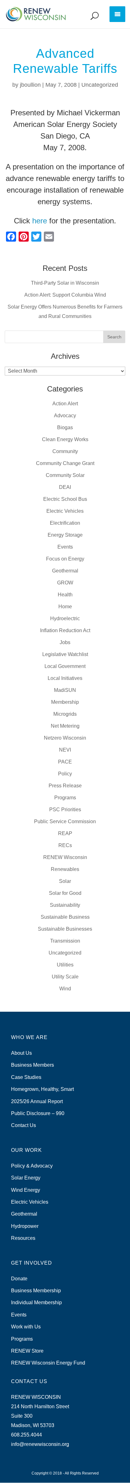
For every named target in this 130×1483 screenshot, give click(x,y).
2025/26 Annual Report (37, 1101)
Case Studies (26, 1077)
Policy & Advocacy (32, 1165)
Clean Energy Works (65, 439)
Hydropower (24, 1226)
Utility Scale (65, 976)
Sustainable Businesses (65, 929)
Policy (65, 773)
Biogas (65, 427)
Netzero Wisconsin (65, 738)
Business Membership (36, 1290)
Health (65, 594)
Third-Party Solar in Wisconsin (65, 283)
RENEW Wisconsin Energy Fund (48, 1362)
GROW (65, 582)
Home (65, 606)
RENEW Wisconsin (65, 857)
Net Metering (65, 726)
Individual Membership (36, 1302)
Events (65, 547)
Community (65, 451)
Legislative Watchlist (65, 654)
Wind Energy (25, 1190)
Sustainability (65, 905)
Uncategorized (99, 85)
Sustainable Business (65, 917)
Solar (65, 881)
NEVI (65, 749)
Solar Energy (25, 1177)
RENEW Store (27, 1351)
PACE (65, 761)
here (39, 220)
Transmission (65, 941)
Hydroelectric (65, 618)
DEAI (65, 487)
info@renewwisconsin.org (40, 1444)
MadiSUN (65, 690)
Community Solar (65, 475)
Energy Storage (65, 535)
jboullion (30, 85)
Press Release (65, 785)
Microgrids (65, 714)
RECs (65, 845)
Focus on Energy (65, 558)
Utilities (65, 964)
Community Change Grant (65, 463)
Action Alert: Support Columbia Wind (65, 295)
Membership (65, 702)
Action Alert (65, 403)
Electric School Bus (65, 499)
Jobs (65, 642)
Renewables (65, 869)
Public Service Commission (65, 821)
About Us (21, 1053)
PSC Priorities (65, 809)
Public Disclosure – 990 (37, 1113)
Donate (19, 1278)
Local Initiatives (65, 678)
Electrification (65, 523)
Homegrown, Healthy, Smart (42, 1089)
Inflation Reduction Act (65, 630)
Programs (65, 797)
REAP (65, 833)
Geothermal (65, 570)
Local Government (65, 666)
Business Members (32, 1065)
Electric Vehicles (65, 511)
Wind (65, 988)
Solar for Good (65, 893)
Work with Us (26, 1326)
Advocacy (65, 415)
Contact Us (23, 1125)
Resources (23, 1238)
